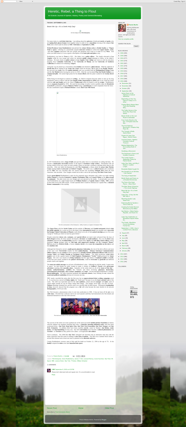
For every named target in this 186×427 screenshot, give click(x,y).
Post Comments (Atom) (62, 412)
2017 (122, 76)
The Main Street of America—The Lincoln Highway (129, 187)
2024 (122, 58)
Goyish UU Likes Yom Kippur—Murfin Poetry (128, 136)
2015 (122, 81)
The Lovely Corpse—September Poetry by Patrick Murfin (128, 159)
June (123, 238)
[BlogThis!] (79, 356)
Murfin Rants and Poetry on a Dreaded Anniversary (129, 179)
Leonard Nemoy (88, 359)
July (123, 235)
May (123, 240)
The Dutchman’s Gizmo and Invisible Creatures (130, 154)
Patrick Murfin (133, 25)
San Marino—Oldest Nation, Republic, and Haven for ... (130, 212)
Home (80, 408)
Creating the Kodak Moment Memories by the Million (130, 207)
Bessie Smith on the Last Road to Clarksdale (129, 116)
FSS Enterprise (56, 359)
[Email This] (77, 356)
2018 (122, 73)
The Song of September (128, 175)
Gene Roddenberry (68, 359)
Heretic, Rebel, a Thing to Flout (72, 11)
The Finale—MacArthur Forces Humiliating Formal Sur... (128, 224)
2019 (122, 71)
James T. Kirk (78, 359)
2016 (122, 78)
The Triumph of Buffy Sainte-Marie (127, 132)
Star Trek (67, 361)
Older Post (109, 408)
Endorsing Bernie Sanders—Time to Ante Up (130, 203)
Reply (53, 374)
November (125, 86)
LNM (53, 369)
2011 (122, 261)
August (124, 233)
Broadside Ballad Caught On (130, 169)
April (123, 243)
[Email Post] (73, 356)
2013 (122, 256)
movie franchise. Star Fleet (102, 359)
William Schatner (82, 361)
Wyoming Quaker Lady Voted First (128, 199)
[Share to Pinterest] (84, 356)
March (124, 245)
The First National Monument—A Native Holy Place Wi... (130, 127)
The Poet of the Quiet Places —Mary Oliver (128, 183)
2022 (122, 63)
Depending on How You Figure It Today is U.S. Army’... (129, 100)
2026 (122, 53)
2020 (122, 68)
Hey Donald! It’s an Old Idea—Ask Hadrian (130, 172)
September (125, 91)
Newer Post (52, 408)
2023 (122, 60)
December (125, 83)
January (124, 250)
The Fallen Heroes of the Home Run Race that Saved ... (129, 112)
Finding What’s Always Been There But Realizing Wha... (130, 106)
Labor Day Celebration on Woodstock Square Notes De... (130, 218)
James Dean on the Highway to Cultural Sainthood (128, 95)
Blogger (104, 419)
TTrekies (73, 361)
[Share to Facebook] (82, 356)
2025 (122, 55)
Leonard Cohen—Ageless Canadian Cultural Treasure (129, 141)
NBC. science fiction (58, 361)
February (125, 248)
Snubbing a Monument (128, 151)
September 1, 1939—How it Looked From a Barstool (129, 228)
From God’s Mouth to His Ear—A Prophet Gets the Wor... (129, 121)
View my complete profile (125, 39)
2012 (122, 259)
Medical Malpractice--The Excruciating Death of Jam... (129, 147)
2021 (122, 66)
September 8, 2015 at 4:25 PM (64, 369)
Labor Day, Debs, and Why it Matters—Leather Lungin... (130, 165)
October (124, 88)
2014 (122, 254)
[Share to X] (81, 356)
